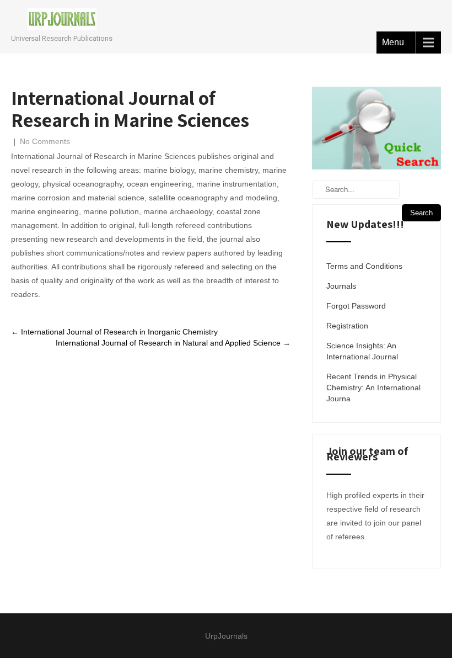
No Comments (45, 141)
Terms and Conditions (364, 266)
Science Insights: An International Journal (362, 351)
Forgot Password (356, 305)
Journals (341, 286)
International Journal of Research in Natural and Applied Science (173, 342)
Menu (393, 42)
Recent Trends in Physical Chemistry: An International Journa (373, 387)
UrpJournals (226, 636)
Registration (347, 325)
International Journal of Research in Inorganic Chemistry (114, 331)
